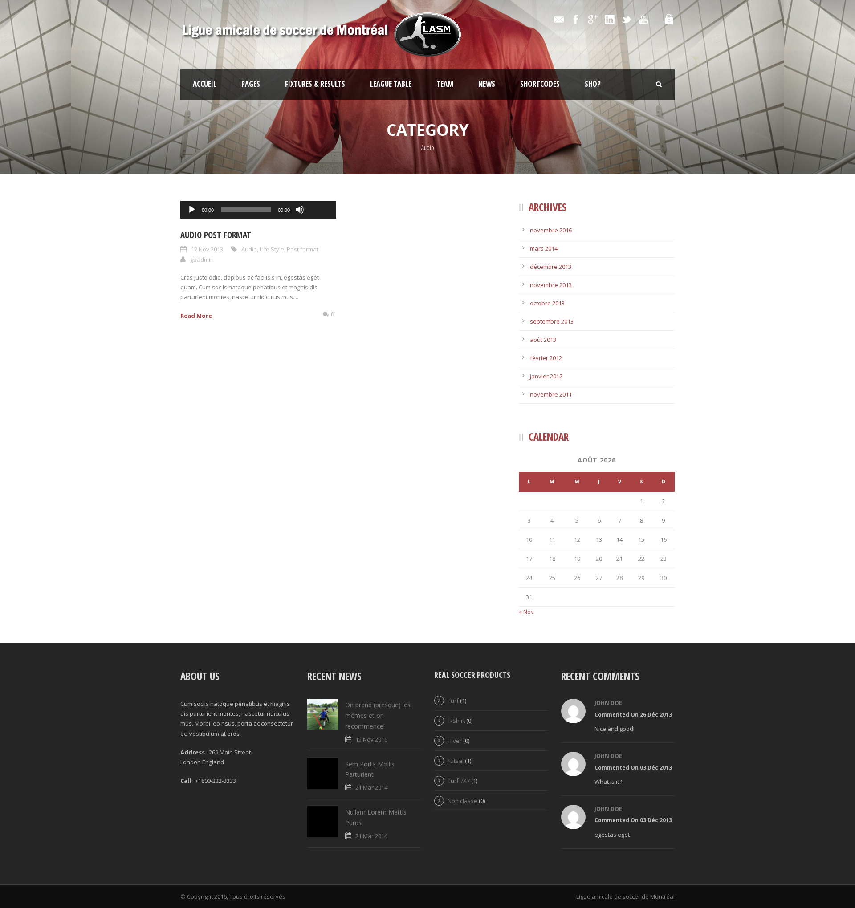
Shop (593, 84)
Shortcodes (540, 84)
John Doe (608, 703)
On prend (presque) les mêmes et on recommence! (378, 715)
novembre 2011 (551, 394)
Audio (249, 249)
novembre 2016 (551, 230)
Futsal (456, 761)
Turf (453, 701)
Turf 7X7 (459, 781)
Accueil (204, 84)
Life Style (272, 249)
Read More (196, 316)
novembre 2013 (551, 285)
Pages (250, 84)
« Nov (526, 612)
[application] (258, 210)
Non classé (462, 801)
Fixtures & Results (315, 84)
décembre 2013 (550, 267)
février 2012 (546, 358)
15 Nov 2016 (371, 739)
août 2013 (543, 340)
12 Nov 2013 (207, 249)
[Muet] (299, 209)
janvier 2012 (546, 376)
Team (444, 84)
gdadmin (202, 259)
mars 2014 (544, 248)
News (486, 84)
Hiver (455, 741)
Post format (302, 249)
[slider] (319, 195)
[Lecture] (191, 209)
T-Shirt (456, 721)
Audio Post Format (215, 235)
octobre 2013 (547, 303)
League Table (390, 84)
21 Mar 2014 (371, 787)
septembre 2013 (552, 321)
